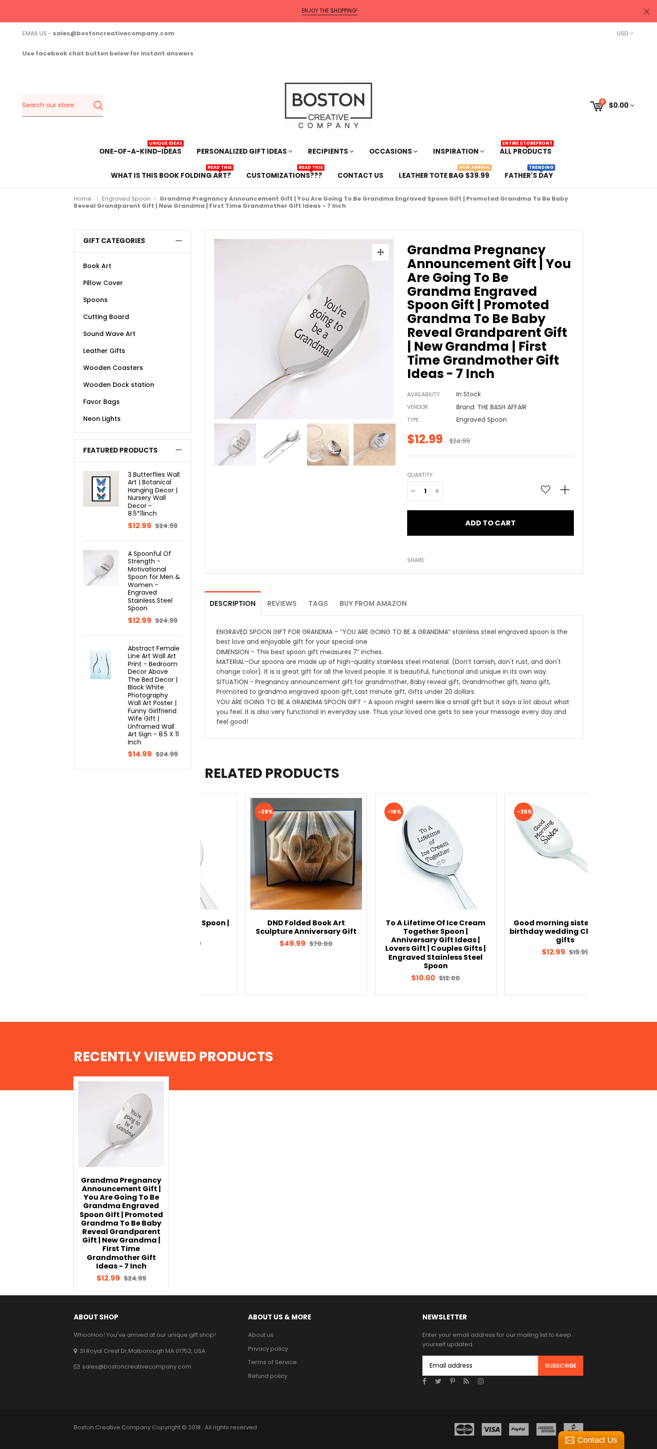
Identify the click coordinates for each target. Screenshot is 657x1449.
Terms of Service (272, 1362)
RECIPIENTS (329, 151)
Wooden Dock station (118, 384)
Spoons (95, 299)
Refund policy (267, 1376)
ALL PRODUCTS (526, 150)
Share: (416, 560)
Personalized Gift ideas (242, 151)
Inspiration (456, 151)
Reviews (282, 603)
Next (391, 442)
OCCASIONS (391, 151)
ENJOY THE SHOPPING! (330, 10)
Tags (318, 603)
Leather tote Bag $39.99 (444, 174)
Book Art (97, 265)
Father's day (529, 174)
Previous (216, 442)
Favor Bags (101, 401)
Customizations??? (284, 174)
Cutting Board (106, 316)
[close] (646, 11)
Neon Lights (102, 418)
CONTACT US (360, 175)
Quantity (420, 475)
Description (233, 603)
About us (261, 1335)
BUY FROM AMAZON (373, 603)
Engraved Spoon (126, 198)
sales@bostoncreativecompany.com (136, 1366)
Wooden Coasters (113, 367)
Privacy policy (268, 1348)
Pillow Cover (103, 282)
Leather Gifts (104, 350)
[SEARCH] (98, 105)
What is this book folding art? (171, 174)
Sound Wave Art (109, 333)
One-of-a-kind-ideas (140, 150)
